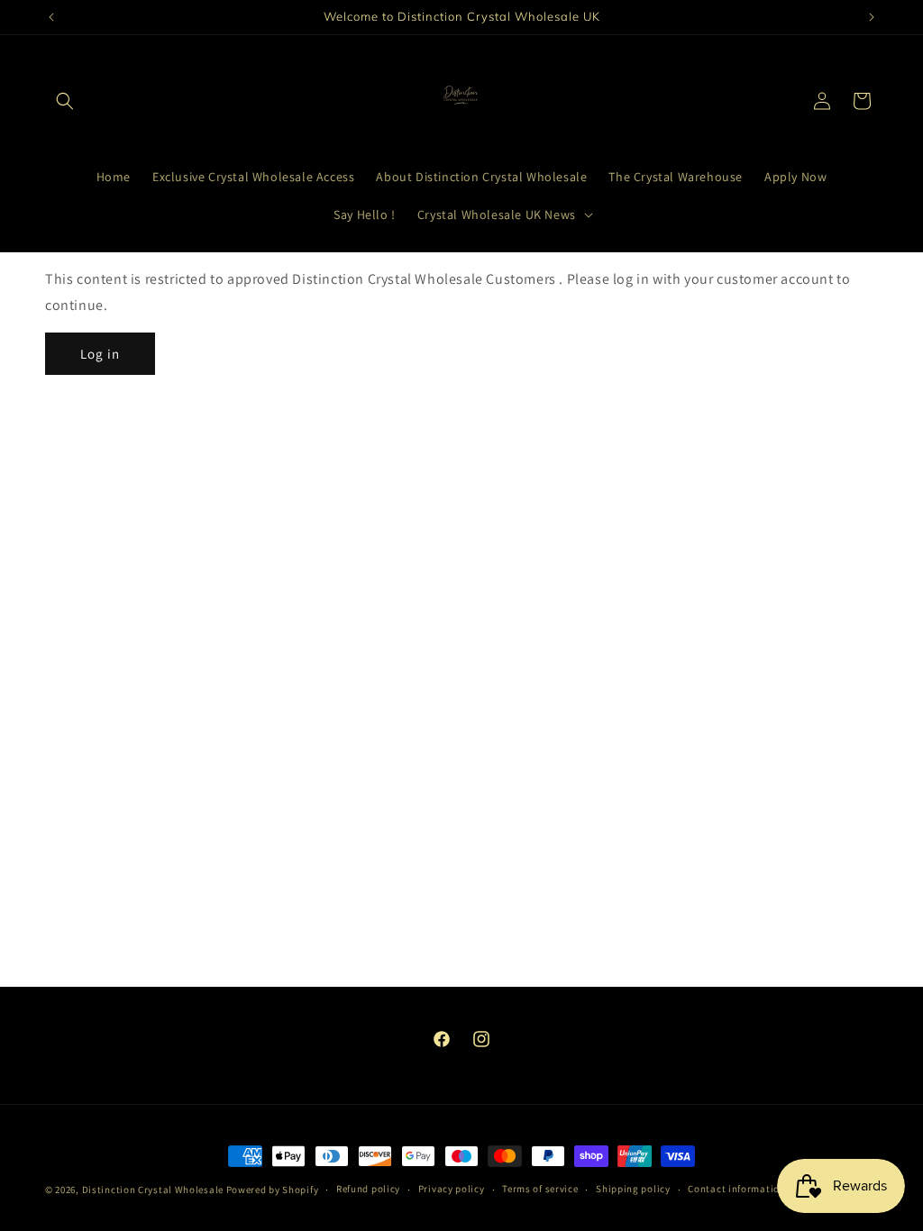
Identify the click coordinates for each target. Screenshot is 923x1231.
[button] (65, 101)
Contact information (736, 1188)
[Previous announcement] (51, 17)
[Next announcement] (871, 17)
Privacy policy (451, 1188)
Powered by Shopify (272, 1189)
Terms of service (540, 1188)
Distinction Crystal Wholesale (153, 1189)
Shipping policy (633, 1188)
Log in (100, 353)
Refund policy (368, 1188)
